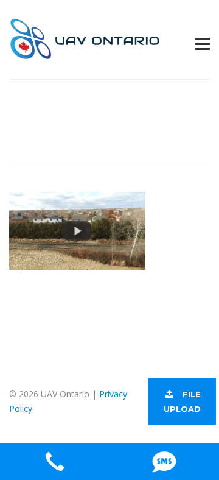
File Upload (182, 401)
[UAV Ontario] (85, 52)
